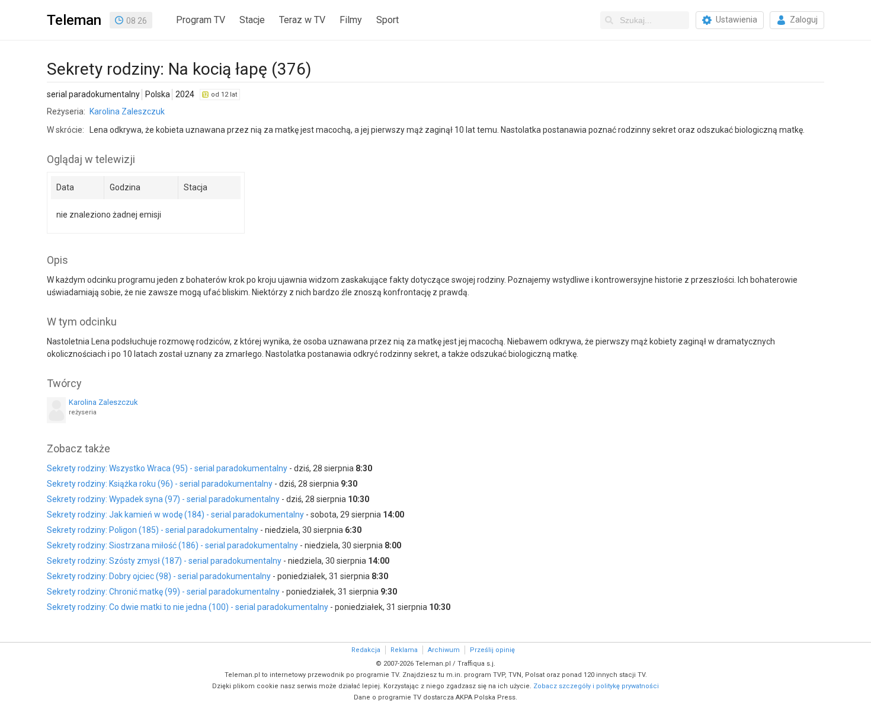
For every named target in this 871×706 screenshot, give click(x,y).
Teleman (74, 20)
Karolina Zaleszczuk (127, 111)
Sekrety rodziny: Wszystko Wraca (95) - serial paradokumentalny (167, 468)
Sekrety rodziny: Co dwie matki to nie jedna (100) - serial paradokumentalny (187, 607)
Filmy (351, 19)
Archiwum (444, 650)
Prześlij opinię (492, 650)
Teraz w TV (302, 19)
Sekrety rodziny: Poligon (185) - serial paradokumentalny (152, 530)
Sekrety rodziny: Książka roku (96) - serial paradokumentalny (160, 483)
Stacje (252, 19)
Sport (387, 19)
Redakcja (365, 650)
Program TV (200, 19)
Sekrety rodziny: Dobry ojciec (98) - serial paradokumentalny (159, 576)
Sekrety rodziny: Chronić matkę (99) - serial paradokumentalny (163, 591)
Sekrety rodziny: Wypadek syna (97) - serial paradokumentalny (163, 499)
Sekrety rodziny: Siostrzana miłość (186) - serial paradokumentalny (172, 545)
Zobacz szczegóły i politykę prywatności (596, 686)
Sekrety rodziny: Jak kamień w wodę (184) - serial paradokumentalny (175, 514)
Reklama (404, 650)
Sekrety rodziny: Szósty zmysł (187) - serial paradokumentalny (164, 561)
